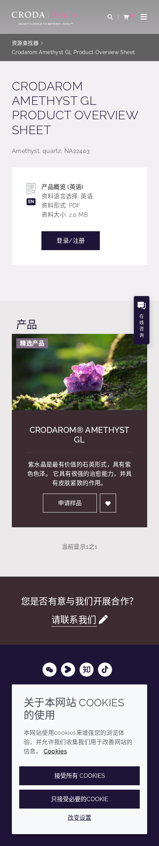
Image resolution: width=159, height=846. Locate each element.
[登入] (108, 503)
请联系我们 (74, 619)
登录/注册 (71, 240)
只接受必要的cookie (79, 799)
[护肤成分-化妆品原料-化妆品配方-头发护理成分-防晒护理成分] (46, 15)
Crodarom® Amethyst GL (80, 435)
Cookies (55, 751)
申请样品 (70, 503)
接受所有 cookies (79, 775)
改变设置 (79, 817)
